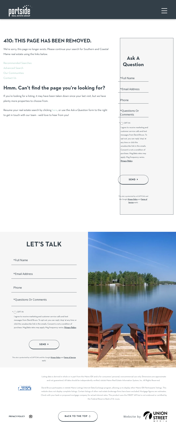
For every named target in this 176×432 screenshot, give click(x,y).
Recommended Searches (17, 63)
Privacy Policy (127, 161)
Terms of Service (70, 357)
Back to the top (76, 416)
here (54, 110)
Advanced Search (13, 68)
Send (132, 179)
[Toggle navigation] (164, 10)
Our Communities (13, 73)
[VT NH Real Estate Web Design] (155, 416)
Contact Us (9, 78)
